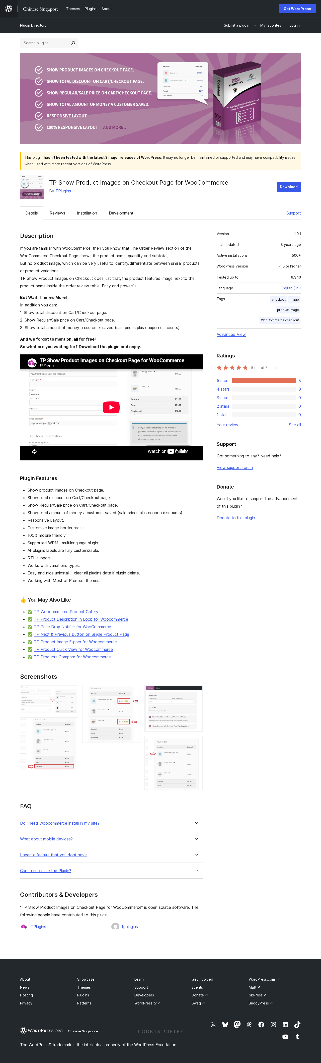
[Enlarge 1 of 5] (71, 692)
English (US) (291, 288)
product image (288, 310)
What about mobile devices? (46, 839)
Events (197, 987)
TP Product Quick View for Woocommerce (73, 649)
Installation (87, 213)
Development (121, 213)
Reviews (57, 213)
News (24, 987)
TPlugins (63, 190)
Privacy (26, 1003)
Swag (198, 1003)
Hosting (26, 995)
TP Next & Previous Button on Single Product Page (81, 634)
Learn (139, 979)
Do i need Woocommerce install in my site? (60, 823)
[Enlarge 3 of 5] (133, 692)
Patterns (84, 1003)
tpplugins (130, 926)
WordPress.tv (147, 1003)
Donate (200, 995)
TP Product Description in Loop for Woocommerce (81, 619)
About (25, 979)
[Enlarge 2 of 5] (71, 724)
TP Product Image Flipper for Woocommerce (75, 641)
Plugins (83, 995)
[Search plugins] (73, 43)
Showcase (86, 979)
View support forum (235, 467)
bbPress (258, 995)
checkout (279, 299)
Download (289, 187)
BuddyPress (261, 1003)
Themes (84, 987)
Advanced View (231, 334)
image (294, 299)
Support (293, 213)
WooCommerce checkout (280, 320)
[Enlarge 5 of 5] (195, 742)
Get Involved (202, 979)
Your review (227, 424)
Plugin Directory (33, 25)
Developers (144, 995)
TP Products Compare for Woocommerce (72, 656)
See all (295, 424)
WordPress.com (264, 979)
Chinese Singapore (83, 1031)
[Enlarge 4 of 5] (195, 692)
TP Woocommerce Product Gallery (66, 611)
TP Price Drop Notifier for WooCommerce (72, 626)
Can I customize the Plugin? (45, 870)
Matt (255, 987)
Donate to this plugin (236, 517)
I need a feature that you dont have (53, 855)
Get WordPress (297, 9)
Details (31, 213)
